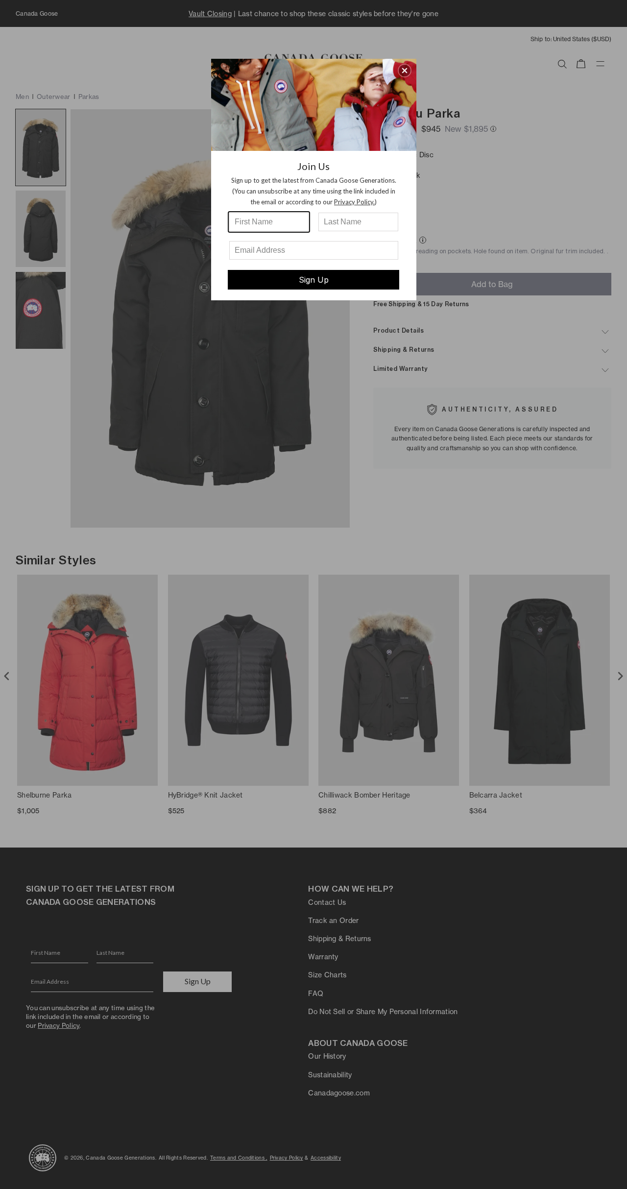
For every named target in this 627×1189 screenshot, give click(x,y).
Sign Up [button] (314, 280)
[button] (404, 70)
